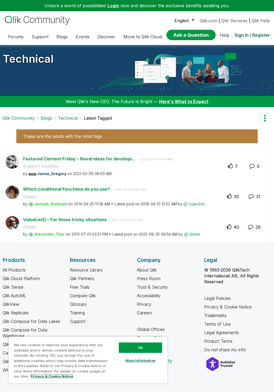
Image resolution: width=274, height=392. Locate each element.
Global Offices (151, 329)
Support (77, 321)
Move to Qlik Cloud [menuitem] (142, 36)
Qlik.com (208, 20)
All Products (14, 270)
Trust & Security (152, 287)
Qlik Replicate (16, 312)
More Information (140, 360)
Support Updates (40, 166)
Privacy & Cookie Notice (228, 307)
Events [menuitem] (82, 36)
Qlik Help (261, 20)
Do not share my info (225, 349)
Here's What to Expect (183, 101)
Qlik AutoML (14, 295)
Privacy (144, 304)
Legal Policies (217, 298)
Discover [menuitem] (106, 36)
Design (30, 196)
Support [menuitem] (40, 36)
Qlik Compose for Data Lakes (31, 321)
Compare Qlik (83, 295)
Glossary (78, 304)
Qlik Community (19, 118)
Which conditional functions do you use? (85, 189)
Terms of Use (217, 324)
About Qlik (147, 270)
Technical (28, 59)
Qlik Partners (82, 278)
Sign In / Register (252, 35)
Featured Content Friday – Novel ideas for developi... (98, 158)
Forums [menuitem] (16, 36)
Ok (140, 347)
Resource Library (86, 270)
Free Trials (80, 287)
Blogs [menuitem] (62, 36)
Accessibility (149, 295)
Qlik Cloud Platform (21, 278)
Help (224, 35)
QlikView (11, 304)
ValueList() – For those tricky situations (83, 219)
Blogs (46, 118)
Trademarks (215, 315)
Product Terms (218, 341)
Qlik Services (234, 20)
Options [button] (264, 118)
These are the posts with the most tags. (63, 136)
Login (113, 5)
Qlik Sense (13, 287)
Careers (144, 312)
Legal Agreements (221, 332)
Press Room (149, 278)
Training (77, 312)
